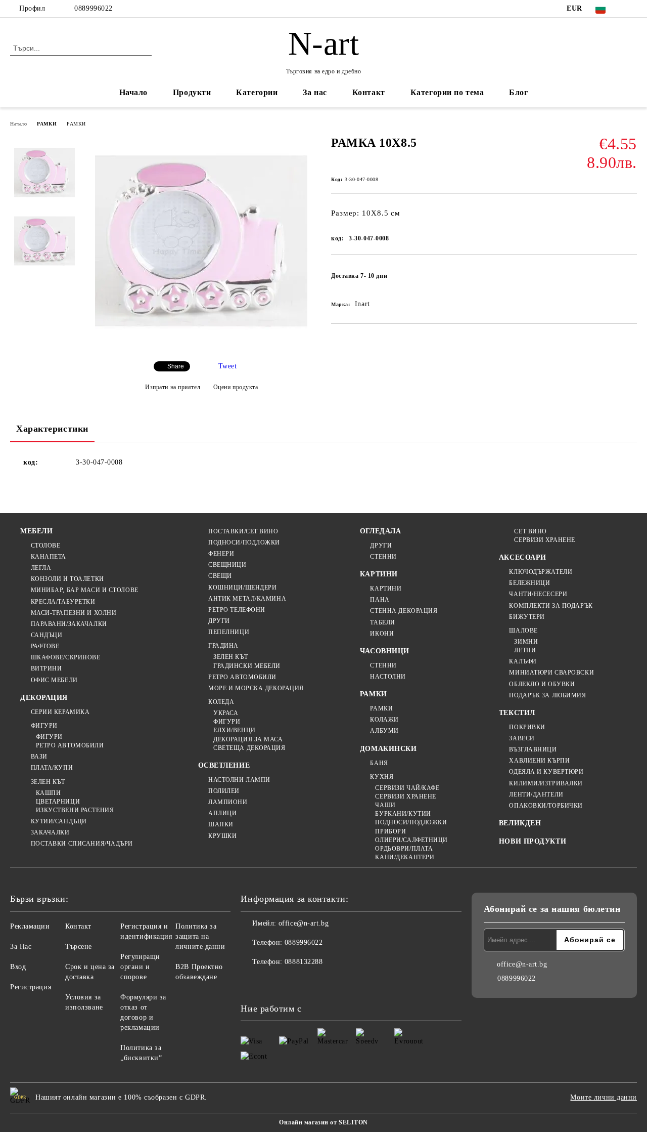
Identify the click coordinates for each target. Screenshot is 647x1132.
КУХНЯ (381, 776)
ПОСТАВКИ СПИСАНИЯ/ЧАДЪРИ (82, 843)
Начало (133, 92)
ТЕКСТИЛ (517, 713)
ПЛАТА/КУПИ (52, 767)
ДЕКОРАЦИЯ (44, 697)
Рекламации (30, 926)
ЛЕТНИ (525, 650)
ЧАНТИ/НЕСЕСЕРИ (538, 594)
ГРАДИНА (223, 645)
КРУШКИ (222, 836)
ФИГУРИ (44, 725)
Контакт (368, 92)
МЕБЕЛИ (36, 531)
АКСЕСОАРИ (522, 557)
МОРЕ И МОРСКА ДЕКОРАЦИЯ (256, 688)
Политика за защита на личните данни (200, 936)
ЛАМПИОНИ (227, 802)
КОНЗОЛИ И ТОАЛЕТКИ (67, 578)
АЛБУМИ (384, 730)
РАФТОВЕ (45, 646)
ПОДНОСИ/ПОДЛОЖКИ (244, 542)
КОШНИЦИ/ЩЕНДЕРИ (242, 587)
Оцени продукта (235, 387)
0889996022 (93, 8)
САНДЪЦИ (46, 635)
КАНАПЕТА (48, 556)
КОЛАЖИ (384, 719)
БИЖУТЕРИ (526, 616)
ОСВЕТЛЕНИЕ (224, 765)
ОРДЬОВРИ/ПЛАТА (404, 848)
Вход (18, 967)
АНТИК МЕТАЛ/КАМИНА (247, 598)
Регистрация (30, 987)
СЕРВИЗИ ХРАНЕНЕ (405, 796)
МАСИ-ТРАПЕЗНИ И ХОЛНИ (73, 612)
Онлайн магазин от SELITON (323, 1122)
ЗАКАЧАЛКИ (50, 832)
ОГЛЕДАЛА (380, 531)
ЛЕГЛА (41, 567)
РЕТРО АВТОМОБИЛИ (70, 745)
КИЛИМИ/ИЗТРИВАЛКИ (546, 783)
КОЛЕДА (221, 701)
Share (175, 366)
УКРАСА (225, 713)
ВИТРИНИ (46, 668)
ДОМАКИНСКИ (388, 748)
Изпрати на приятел (172, 387)
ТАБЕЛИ (382, 622)
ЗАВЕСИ (521, 738)
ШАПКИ (221, 824)
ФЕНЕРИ (221, 553)
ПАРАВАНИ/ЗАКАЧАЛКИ (69, 623)
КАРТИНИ (379, 574)
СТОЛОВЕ (45, 545)
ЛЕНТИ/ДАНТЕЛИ (536, 794)
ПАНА (379, 599)
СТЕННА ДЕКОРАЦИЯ (403, 610)
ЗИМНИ (526, 641)
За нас (315, 92)
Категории (257, 92)
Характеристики (52, 429)
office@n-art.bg (304, 923)
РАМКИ (47, 124)
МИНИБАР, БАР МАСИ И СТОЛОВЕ (84, 590)
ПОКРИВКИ (527, 727)
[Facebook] (631, 8)
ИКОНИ (382, 633)
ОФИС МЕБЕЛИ (54, 680)
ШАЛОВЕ (523, 630)
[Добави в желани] (629, 279)
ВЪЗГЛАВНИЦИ (533, 749)
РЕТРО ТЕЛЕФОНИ (236, 609)
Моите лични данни (603, 1097)
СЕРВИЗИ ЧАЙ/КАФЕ (407, 787)
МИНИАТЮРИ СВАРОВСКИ (551, 672)
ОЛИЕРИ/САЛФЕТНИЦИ (411, 840)
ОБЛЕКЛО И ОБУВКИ (542, 684)
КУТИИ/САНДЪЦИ (59, 821)
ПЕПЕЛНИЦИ (228, 632)
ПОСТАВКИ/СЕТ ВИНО (243, 531)
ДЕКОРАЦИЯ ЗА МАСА (248, 739)
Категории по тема (447, 92)
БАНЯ (379, 763)
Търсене (78, 946)
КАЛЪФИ (522, 661)
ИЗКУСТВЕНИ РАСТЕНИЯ (75, 810)
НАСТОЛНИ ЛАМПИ (239, 779)
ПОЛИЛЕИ (224, 790)
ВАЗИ (39, 756)
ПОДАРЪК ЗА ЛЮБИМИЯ (547, 695)
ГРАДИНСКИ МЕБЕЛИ (247, 665)
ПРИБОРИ (390, 831)
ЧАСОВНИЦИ (384, 651)
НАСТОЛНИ (387, 676)
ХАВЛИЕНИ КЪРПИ (539, 760)
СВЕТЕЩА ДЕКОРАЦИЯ (249, 747)
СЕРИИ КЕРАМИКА (60, 712)
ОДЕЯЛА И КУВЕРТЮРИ (546, 771)
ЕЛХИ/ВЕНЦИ (234, 730)
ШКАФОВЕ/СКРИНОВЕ (66, 657)
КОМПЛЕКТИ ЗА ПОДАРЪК (550, 605)
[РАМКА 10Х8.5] (201, 345)
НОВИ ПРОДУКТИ (532, 841)
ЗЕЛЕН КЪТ (48, 781)
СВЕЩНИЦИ (227, 564)
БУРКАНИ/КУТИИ (403, 813)
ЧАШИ (385, 805)
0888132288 (304, 962)
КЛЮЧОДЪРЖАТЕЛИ (540, 571)
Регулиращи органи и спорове (140, 967)
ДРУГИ (219, 620)
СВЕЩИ (220, 575)
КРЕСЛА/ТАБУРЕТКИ (63, 601)
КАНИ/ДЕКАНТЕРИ (404, 857)
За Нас (20, 946)
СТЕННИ (383, 556)
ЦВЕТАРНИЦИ (58, 801)
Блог (518, 92)
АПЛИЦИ (222, 813)
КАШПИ (48, 792)
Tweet (227, 366)
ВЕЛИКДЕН (520, 823)
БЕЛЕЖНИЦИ (529, 582)
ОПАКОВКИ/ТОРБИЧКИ (546, 805)
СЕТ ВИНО (530, 531)
